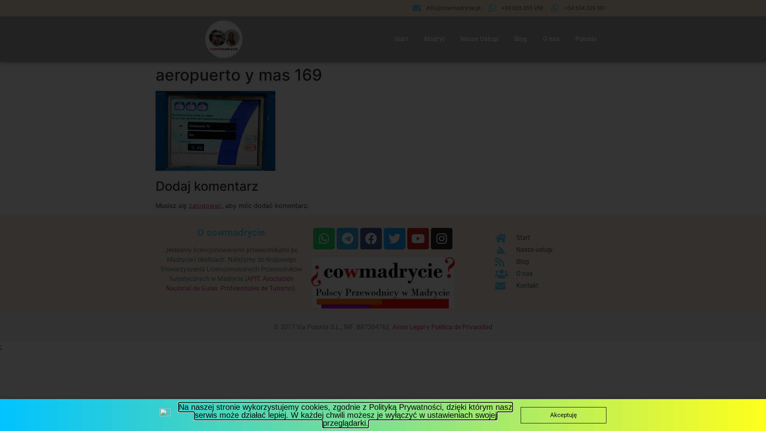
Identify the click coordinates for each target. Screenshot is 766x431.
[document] (383, 215)
